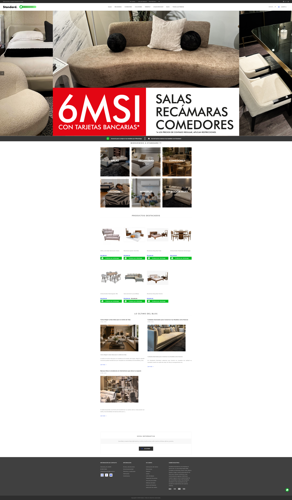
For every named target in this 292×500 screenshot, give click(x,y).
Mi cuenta (132, 1)
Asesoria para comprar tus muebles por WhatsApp (126, 138)
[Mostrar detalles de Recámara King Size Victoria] (157, 277)
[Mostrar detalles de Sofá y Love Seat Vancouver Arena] (111, 234)
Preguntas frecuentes (151, 478)
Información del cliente (152, 466)
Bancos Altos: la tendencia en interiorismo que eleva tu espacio (120, 371)
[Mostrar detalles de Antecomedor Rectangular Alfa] (111, 277)
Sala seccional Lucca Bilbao (131, 293)
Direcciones (149, 469)
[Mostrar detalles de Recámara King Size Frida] (157, 234)
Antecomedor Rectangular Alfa (109, 293)
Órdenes (148, 471)
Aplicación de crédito (151, 487)
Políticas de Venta (150, 482)
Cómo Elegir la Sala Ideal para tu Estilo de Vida (115, 319)
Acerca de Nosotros (151, 485)
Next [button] (290, 73)
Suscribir (147, 448)
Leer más (102, 364)
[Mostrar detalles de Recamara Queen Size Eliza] (134, 234)
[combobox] (270, 7)
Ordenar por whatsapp (112, 258)
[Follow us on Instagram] (102, 475)
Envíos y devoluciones (129, 466)
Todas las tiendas (178, 7)
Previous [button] (2, 73)
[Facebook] (106, 475)
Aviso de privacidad (128, 469)
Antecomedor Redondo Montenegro (180, 250)
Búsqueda (275, 6)
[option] (146, 73)
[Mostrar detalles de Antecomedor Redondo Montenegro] (181, 234)
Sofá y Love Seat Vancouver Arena (109, 250)
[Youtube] (110, 475)
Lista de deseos (150, 476)
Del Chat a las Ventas (28, 6)
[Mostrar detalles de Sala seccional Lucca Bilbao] (134, 277)
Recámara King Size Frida (154, 250)
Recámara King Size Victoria (155, 293)
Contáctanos (126, 476)
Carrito (147, 473)
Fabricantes (126, 473)
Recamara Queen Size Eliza (131, 250)
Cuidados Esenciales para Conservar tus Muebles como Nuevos (168, 319)
